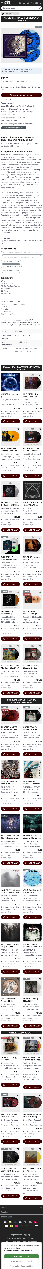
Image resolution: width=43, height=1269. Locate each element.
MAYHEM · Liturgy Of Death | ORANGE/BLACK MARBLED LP (9, 1058)
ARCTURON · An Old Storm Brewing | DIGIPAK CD (10, 837)
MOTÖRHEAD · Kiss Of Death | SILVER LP (9, 504)
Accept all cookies (21, 1256)
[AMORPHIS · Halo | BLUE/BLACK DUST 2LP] (21, 45)
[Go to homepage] (7, 3)
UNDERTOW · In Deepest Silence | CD (32, 945)
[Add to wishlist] (17, 375)
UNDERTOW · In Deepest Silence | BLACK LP (31, 728)
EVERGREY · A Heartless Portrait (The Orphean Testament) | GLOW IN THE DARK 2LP (10, 558)
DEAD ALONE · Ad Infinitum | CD (9, 782)
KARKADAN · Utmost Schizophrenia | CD (10, 891)
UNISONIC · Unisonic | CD (10, 395)
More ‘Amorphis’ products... (14, 127)
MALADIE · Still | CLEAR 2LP (30, 999)
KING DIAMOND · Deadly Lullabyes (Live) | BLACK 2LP (31, 449)
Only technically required (21, 1261)
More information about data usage (18, 1250)
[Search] (39, 8)
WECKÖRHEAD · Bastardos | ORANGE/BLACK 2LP (10, 612)
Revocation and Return (16, 1238)
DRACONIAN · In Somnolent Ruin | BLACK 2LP (9, 1169)
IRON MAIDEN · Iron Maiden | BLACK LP (10, 666)
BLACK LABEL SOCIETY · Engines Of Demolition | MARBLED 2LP (31, 612)
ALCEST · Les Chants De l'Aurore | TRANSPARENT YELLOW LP (32, 1169)
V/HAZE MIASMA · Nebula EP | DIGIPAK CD (9, 999)
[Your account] (28, 3)
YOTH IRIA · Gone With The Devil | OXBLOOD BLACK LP (10, 1115)
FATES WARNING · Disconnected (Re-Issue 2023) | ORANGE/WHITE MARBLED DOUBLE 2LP (9, 449)
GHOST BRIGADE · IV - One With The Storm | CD (32, 504)
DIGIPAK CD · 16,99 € (11, 271)
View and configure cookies (21, 1266)
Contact (31, 1238)
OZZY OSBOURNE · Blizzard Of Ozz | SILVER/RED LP (31, 666)
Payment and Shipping (20, 1234)
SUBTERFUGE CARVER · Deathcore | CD (32, 782)
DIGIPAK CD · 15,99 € (11, 262)
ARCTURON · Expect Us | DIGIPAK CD (10, 945)
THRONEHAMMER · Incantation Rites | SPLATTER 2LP (9, 728)
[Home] (3, 13)
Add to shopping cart (23, 95)
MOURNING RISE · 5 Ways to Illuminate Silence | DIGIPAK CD (32, 837)
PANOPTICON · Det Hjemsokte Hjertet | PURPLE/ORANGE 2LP (32, 1058)
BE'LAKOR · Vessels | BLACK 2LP (32, 558)
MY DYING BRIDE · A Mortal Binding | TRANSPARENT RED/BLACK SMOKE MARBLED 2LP (32, 1115)
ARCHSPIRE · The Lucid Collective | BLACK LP (31, 395)
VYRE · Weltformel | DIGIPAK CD (32, 891)
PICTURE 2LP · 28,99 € (11, 266)
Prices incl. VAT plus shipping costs (14, 81)
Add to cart (12, 421)
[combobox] (19, 8)
